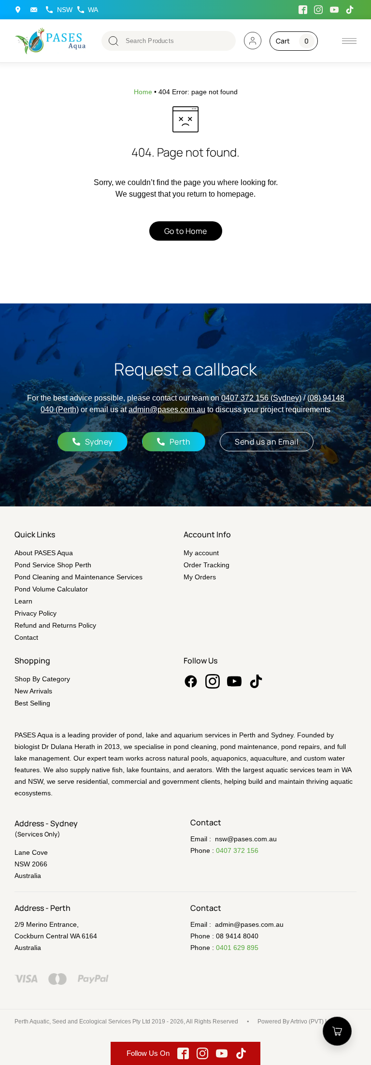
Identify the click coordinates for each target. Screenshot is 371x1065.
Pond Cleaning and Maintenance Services (78, 577)
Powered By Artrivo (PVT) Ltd (295, 1021)
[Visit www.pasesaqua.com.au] (252, 40)
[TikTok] (256, 681)
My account (201, 553)
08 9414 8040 (237, 936)
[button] (349, 41)
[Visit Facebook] (303, 9)
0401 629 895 (237, 947)
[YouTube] (234, 681)
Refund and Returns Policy (55, 625)
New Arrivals (33, 691)
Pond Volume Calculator (51, 589)
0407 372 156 (237, 850)
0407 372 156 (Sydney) (261, 398)
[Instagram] (212, 681)
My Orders (200, 577)
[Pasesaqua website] (50, 41)
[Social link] (191, 681)
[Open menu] (36, 9)
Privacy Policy (35, 613)
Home (143, 92)
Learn (23, 601)
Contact (26, 637)
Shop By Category (42, 679)
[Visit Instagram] (319, 9)
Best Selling (32, 703)
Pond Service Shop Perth (52, 565)
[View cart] (337, 1031)
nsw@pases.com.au (246, 839)
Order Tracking (206, 565)
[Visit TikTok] (350, 9)
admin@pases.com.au (166, 409)
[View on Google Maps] (20, 9)
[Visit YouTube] (334, 9)
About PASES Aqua (43, 553)
